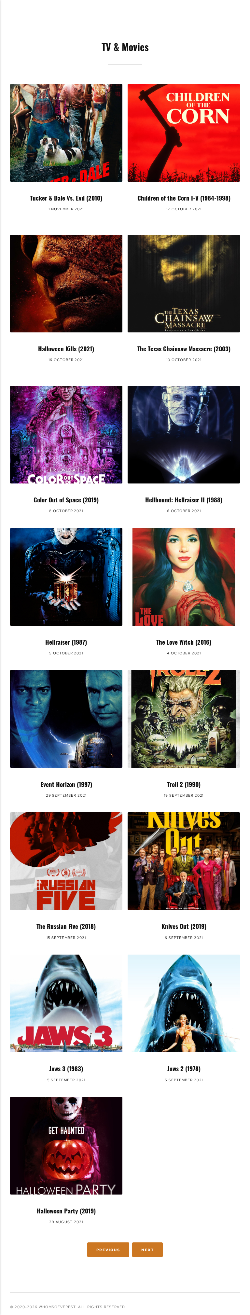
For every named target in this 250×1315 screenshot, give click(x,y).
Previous (108, 1250)
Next (147, 1250)
